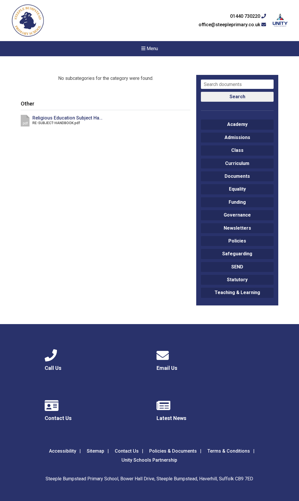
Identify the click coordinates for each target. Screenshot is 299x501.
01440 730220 (245, 16)
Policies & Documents (173, 451)
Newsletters (237, 228)
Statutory (237, 279)
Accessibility (62, 451)
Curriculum (237, 163)
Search (237, 96)
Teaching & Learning (237, 292)
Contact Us (127, 451)
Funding (237, 202)
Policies (237, 241)
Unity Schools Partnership (149, 460)
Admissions (237, 137)
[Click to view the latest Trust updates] (280, 20)
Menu (151, 48)
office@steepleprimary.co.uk (230, 24)
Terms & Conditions (228, 451)
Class (237, 150)
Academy (237, 124)
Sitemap (95, 451)
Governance (237, 215)
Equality (237, 189)
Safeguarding (237, 253)
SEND (237, 267)
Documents (237, 176)
